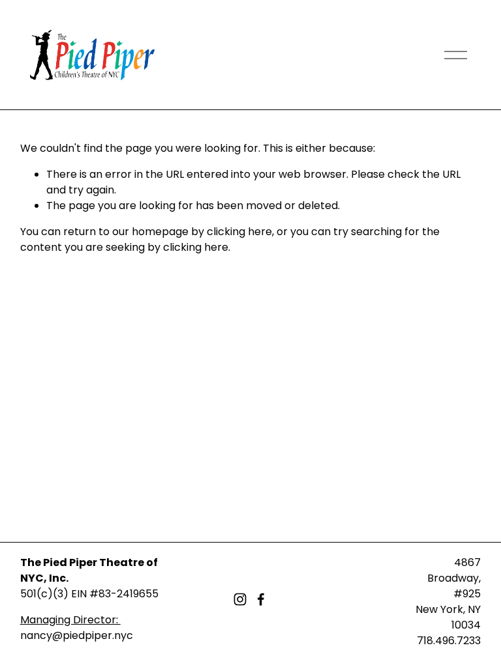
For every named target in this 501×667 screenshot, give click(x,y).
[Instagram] (240, 599)
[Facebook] (260, 599)
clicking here (239, 231)
